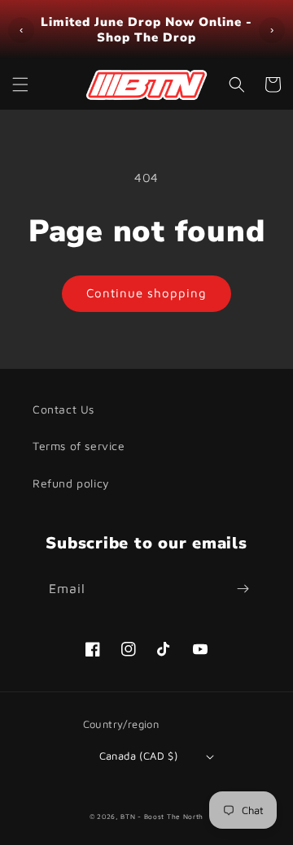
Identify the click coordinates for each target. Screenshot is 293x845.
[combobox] (75, 527)
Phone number (78, 486)
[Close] (263, 103)
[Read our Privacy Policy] (247, 626)
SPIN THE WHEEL (147, 696)
